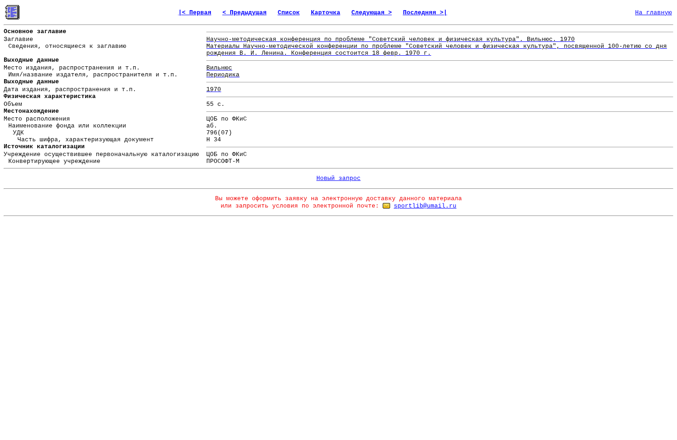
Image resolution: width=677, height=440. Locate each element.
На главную (653, 12)
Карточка (325, 12)
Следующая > (371, 12)
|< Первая (194, 12)
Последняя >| (425, 12)
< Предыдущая (244, 12)
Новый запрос (338, 178)
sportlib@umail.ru (425, 206)
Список (289, 12)
